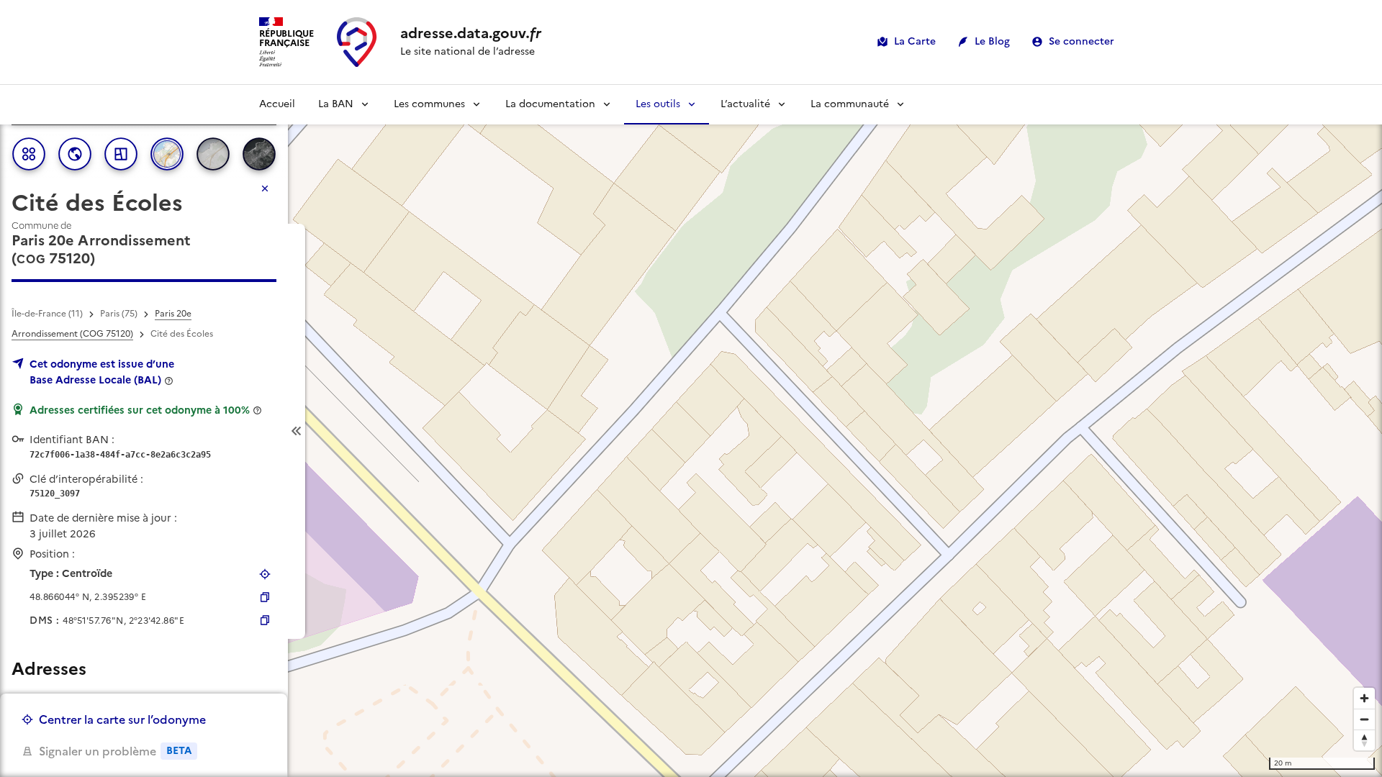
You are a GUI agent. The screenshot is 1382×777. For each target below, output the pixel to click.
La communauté (849, 104)
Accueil (277, 104)
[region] (691, 431)
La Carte (915, 41)
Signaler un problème (115, 751)
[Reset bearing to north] (1364, 740)
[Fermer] (264, 188)
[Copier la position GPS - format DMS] (264, 620)
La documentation (550, 104)
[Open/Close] (296, 431)
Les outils (658, 104)
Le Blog (992, 41)
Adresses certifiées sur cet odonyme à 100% (140, 410)
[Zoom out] (1364, 719)
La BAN (335, 104)
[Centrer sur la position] (264, 574)
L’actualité (745, 104)
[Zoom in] (1364, 698)
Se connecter (1081, 41)
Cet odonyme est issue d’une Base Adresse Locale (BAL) (102, 372)
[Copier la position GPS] (264, 597)
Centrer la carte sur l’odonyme (122, 719)
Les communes (429, 104)
